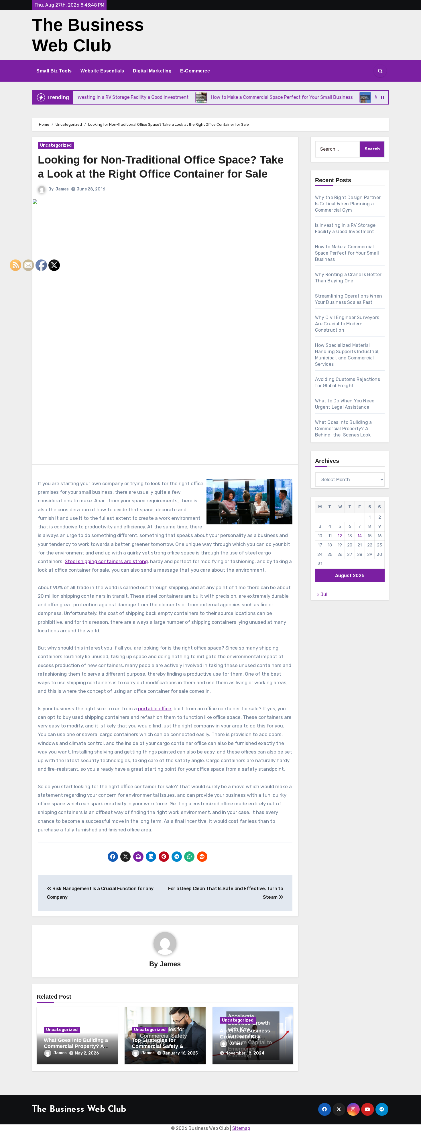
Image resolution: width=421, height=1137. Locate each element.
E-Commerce (195, 70)
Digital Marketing (152, 70)
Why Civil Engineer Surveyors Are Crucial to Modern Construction (347, 324)
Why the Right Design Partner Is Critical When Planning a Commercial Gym (348, 204)
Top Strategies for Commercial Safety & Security (157, 1046)
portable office (154, 708)
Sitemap (241, 1128)
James (62, 189)
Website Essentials (102, 70)
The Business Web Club (79, 1109)
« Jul (321, 594)
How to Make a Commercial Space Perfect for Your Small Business (347, 253)
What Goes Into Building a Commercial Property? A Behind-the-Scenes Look (76, 1046)
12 (340, 535)
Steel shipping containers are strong (106, 561)
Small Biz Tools (54, 70)
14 (359, 535)
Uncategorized (56, 145)
